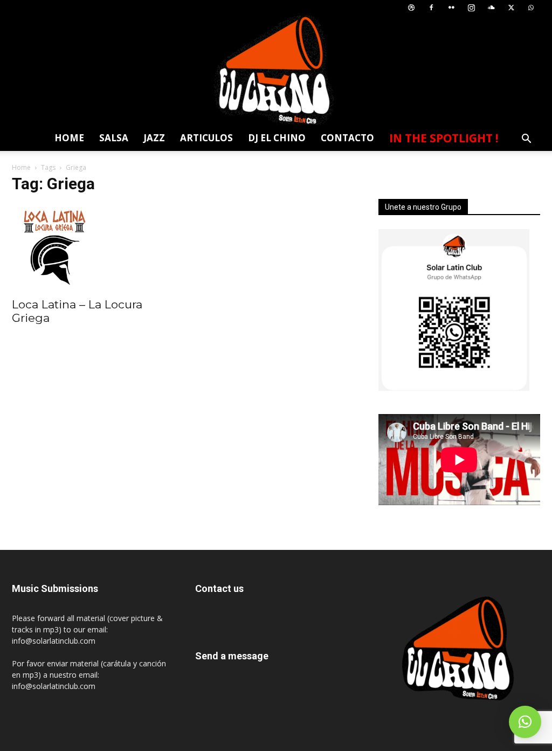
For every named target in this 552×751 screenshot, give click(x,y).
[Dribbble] (411, 8)
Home (69, 138)
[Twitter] (511, 8)
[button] (526, 140)
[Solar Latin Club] (276, 70)
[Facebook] (431, 8)
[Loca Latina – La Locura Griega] (93, 247)
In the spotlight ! (443, 138)
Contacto (347, 138)
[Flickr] (451, 8)
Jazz (154, 138)
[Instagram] (471, 8)
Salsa (113, 138)
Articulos (206, 138)
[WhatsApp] (531, 8)
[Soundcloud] (491, 8)
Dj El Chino (277, 138)
